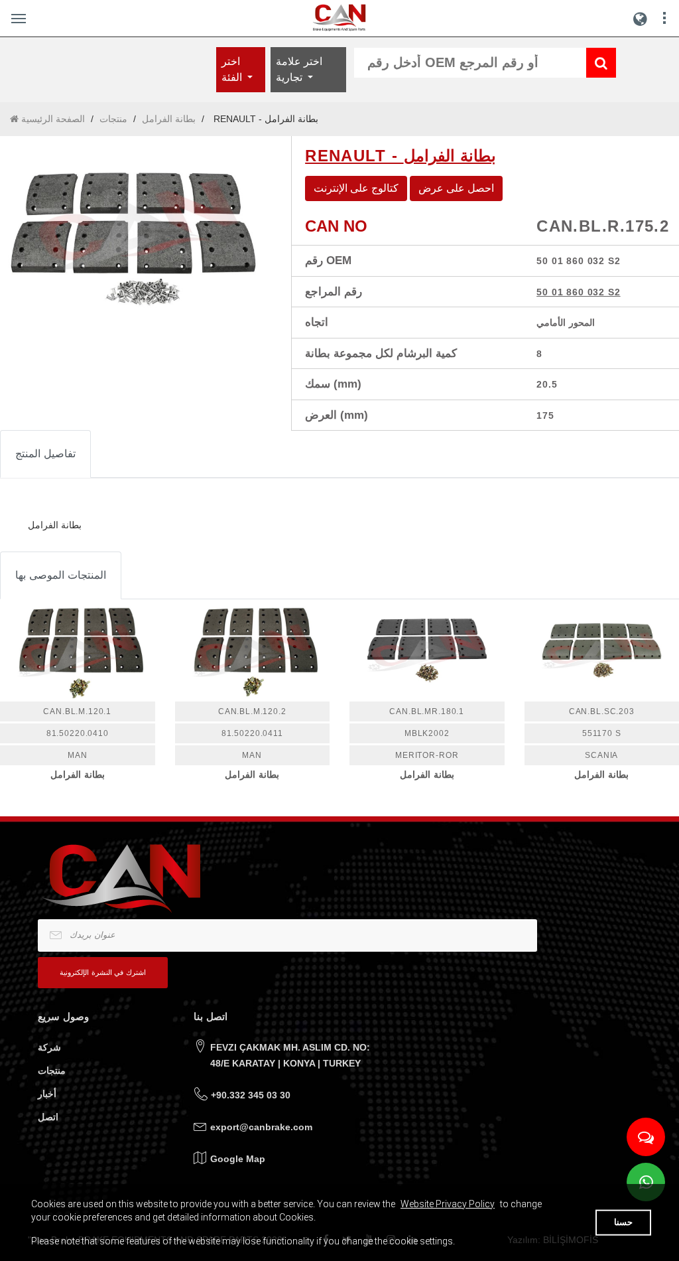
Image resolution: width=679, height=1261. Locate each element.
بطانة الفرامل (169, 118)
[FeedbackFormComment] (646, 1137)
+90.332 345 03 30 (250, 1095)
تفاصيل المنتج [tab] (45, 453)
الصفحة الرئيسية (52, 118)
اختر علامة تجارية (299, 69)
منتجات (113, 118)
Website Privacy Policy (448, 1204)
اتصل (48, 1117)
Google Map (237, 1158)
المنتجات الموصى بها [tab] (60, 575)
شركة (49, 1047)
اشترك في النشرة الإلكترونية (103, 972)
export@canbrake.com (261, 1127)
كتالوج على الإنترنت (356, 188)
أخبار (47, 1093)
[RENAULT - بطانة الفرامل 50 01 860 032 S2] (135, 225)
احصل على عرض (456, 188)
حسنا (623, 1222)
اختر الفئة (233, 69)
